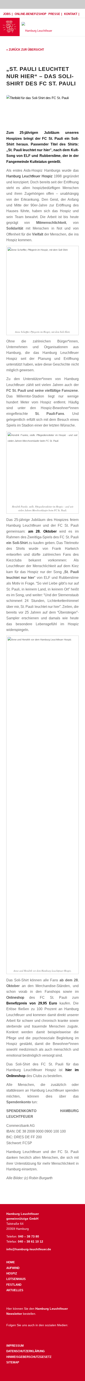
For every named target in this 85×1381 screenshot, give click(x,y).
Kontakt (70, 14)
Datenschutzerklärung (25, 1351)
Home (10, 1262)
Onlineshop (15, 997)
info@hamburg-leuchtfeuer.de (28, 1249)
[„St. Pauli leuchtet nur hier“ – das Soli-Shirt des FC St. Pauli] (42, 109)
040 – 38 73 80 (28, 1236)
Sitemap (12, 1362)
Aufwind (12, 1268)
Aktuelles (14, 1290)
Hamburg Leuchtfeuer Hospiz (29, 176)
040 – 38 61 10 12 (30, 1241)
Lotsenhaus (16, 1279)
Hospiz (11, 1273)
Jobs (7, 14)
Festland (13, 1284)
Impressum (15, 1345)
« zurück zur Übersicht (25, 49)
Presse (54, 14)
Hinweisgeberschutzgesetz (28, 1357)
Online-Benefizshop (30, 14)
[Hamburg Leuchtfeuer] (50, 27)
